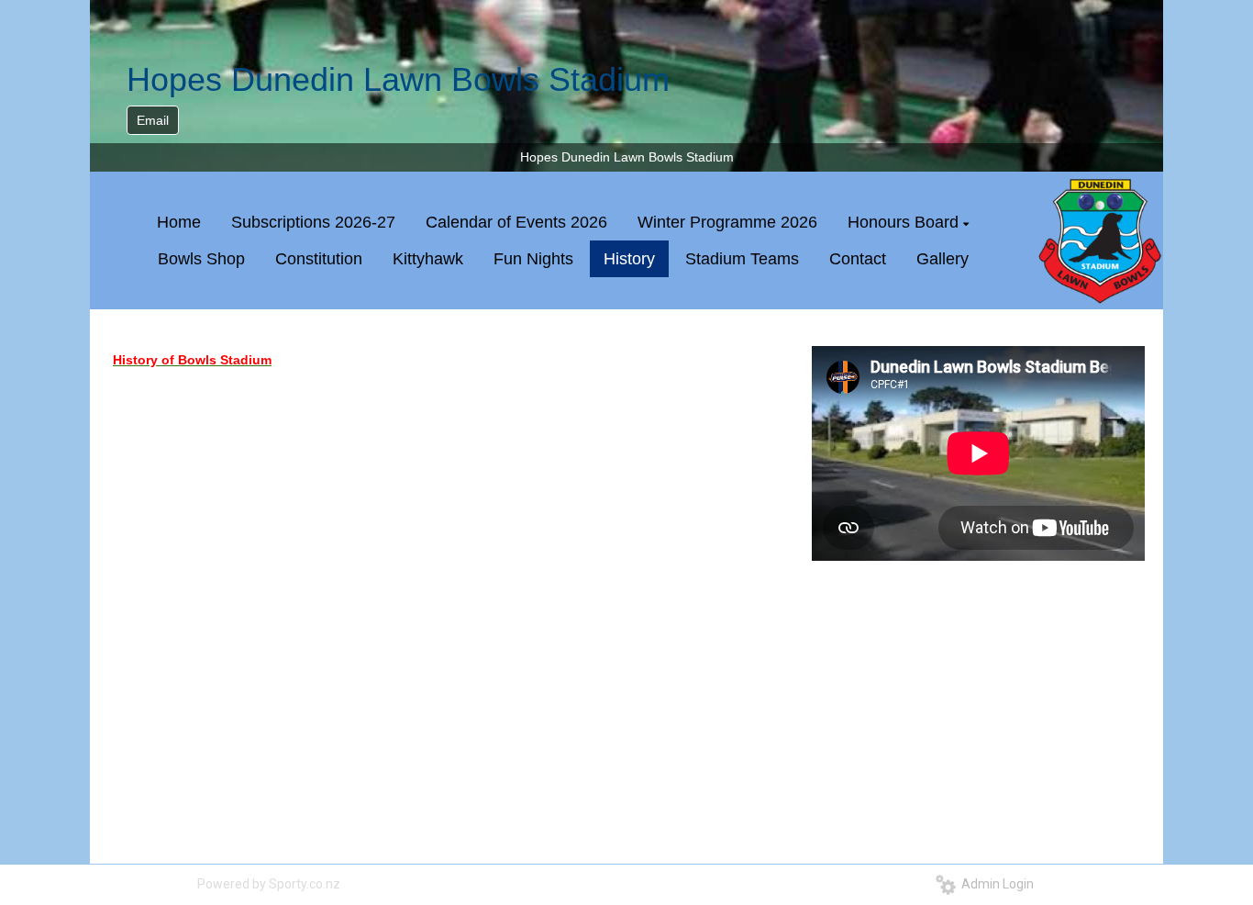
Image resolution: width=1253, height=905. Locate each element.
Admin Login (995, 884)
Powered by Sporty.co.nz (268, 884)
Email (153, 120)
